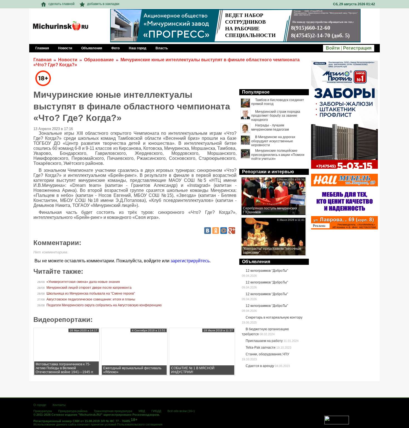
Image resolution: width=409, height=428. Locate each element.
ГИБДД (156, 411)
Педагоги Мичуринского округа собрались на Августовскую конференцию (104, 305)
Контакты (59, 405)
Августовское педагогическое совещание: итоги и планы (90, 299)
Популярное (256, 92)
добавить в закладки (103, 4)
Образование (99, 59)
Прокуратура (42, 411)
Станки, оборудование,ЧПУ (267, 354)
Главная (42, 59)
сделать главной (61, 4)
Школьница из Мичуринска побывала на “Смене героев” (90, 293)
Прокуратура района (72, 411)
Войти (333, 48)
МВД (142, 411)
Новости (67, 59)
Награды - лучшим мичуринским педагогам (270, 127)
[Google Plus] (231, 230)
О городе (39, 405)
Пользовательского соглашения (139, 424)
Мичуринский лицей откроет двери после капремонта (89, 288)
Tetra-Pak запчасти (260, 347)
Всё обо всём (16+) (181, 411)
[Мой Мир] (223, 230)
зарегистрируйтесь (190, 260)
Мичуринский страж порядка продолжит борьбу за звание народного (275, 116)
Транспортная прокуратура (113, 411)
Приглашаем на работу (264, 341)
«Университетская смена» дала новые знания (83, 282)
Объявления (256, 261)
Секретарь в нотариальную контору (274, 317)
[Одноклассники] (215, 230)
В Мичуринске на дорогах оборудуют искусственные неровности (273, 141)
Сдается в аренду (260, 366)
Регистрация (357, 48)
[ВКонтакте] (207, 230)
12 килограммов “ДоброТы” (267, 271)
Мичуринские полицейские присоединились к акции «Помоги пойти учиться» (277, 155)
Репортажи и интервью (268, 171)
